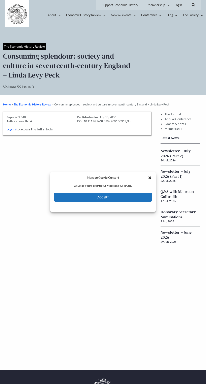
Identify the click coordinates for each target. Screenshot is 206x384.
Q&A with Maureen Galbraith (177, 194)
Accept (103, 197)
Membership (173, 128)
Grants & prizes (175, 124)
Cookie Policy (94, 206)
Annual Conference (178, 119)
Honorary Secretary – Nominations (180, 214)
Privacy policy (110, 206)
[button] (150, 177)
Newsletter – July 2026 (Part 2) (176, 153)
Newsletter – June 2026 (176, 234)
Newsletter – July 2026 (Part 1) (176, 173)
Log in (11, 129)
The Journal (173, 114)
